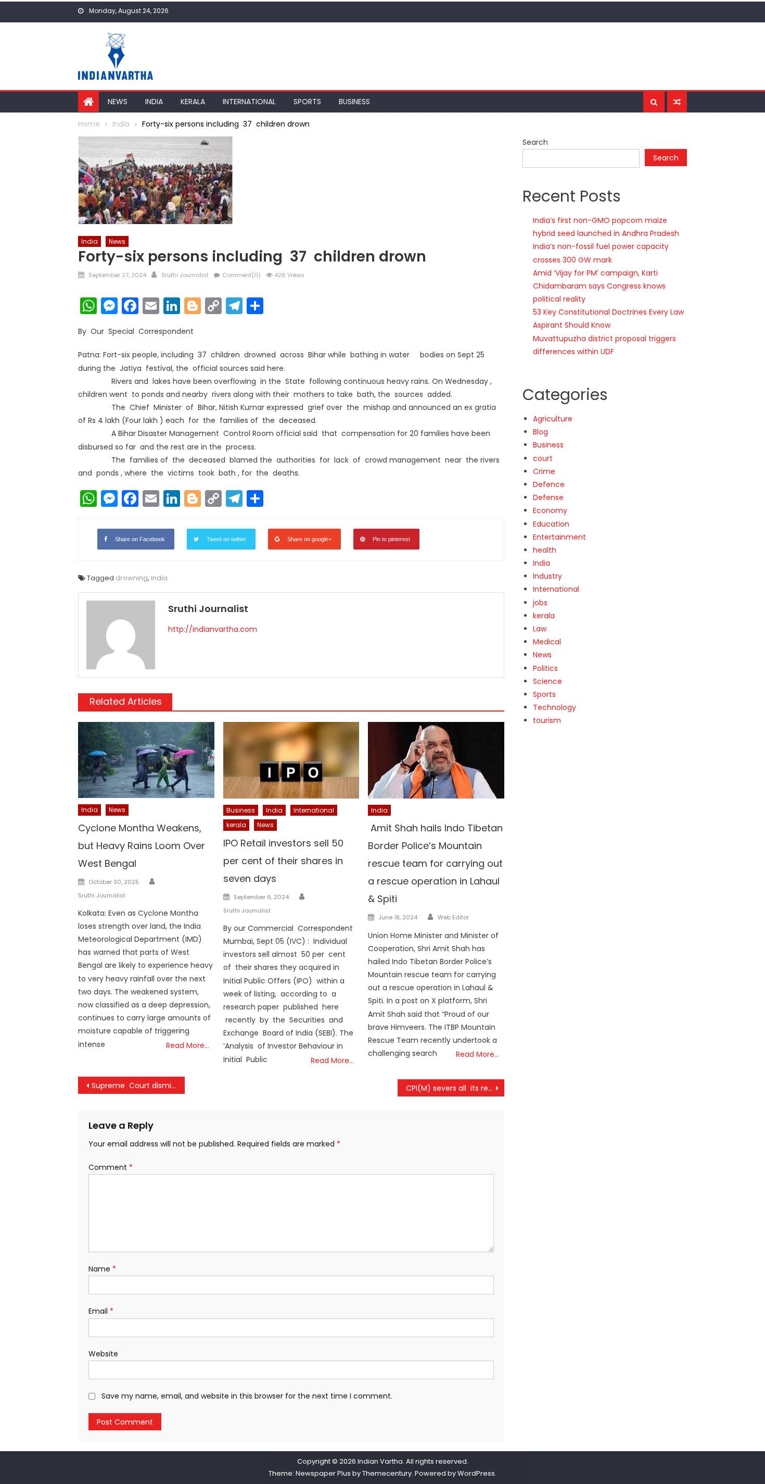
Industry (547, 576)
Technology (554, 707)
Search (535, 142)
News (118, 101)
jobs (540, 602)
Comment (110, 1167)
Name (102, 1269)
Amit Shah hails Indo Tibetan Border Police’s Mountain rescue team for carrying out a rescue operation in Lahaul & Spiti (435, 863)
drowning (132, 578)
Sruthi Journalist (185, 275)
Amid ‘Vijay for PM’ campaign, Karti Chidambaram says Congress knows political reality (599, 286)
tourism (547, 720)
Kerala (193, 101)
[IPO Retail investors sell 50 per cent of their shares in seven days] (291, 760)
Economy (550, 510)
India (154, 101)
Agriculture (552, 419)
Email (100, 1311)
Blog (540, 432)
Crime (544, 471)
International (249, 101)
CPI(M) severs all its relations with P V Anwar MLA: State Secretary (455, 1088)
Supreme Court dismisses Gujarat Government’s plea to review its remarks (138, 1085)
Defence (549, 484)
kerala (236, 824)
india (159, 578)
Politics (545, 668)
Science (547, 681)
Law (539, 628)
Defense (548, 497)
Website (103, 1354)
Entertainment (559, 537)
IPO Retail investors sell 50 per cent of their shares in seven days (283, 861)
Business (354, 101)
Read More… (187, 1045)
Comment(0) (241, 275)
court (543, 458)
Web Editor (453, 917)
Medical (547, 642)
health (544, 550)
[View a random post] (677, 102)
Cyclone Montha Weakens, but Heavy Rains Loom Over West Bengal (141, 845)
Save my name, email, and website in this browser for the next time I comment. (246, 1396)
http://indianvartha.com (212, 629)
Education (551, 524)
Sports (307, 101)
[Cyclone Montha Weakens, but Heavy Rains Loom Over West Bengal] (146, 760)
